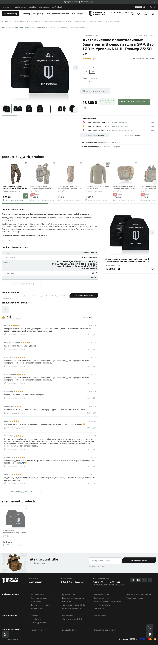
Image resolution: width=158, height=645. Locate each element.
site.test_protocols (39, 622)
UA (155, 7)
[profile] (145, 14)
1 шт (85, 72)
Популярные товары (40, 598)
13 (148, 191)
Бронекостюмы (37, 594)
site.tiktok (32, 7)
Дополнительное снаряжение (107, 601)
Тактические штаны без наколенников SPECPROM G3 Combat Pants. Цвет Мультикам (15, 188)
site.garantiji (38, 14)
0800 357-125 (140, 7)
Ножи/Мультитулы (102, 605)
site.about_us (77, 14)
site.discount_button (139, 560)
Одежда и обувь (101, 598)
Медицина (99, 608)
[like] (85, 108)
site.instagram (20, 7)
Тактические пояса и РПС (73, 605)
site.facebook (57, 7)
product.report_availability (134, 101)
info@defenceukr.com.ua (72, 582)
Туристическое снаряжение (138, 594)
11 (121, 191)
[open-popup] (5, 634)
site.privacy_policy (38, 630)
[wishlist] (138, 14)
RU (151, 7)
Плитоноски (36, 601)
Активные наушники (71, 608)
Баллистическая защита (73, 598)
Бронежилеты (68, 594)
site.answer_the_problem (105, 630)
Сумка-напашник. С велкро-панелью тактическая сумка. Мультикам (124, 188)
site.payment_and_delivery (58, 14)
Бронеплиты (24, 21)
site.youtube (44, 7)
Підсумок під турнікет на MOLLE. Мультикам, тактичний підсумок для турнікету (70, 188)
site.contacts (67, 615)
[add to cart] (25, 196)
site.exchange (100, 615)
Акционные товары (134, 598)
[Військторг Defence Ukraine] (14, 580)
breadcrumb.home (9, 21)
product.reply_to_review (16, 334)
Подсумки (66, 601)
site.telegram (7, 7)
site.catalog (12, 14)
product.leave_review (12, 191)
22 (38, 191)
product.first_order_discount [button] (97, 91)
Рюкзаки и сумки (101, 594)
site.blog (26, 14)
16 (66, 191)
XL (89, 82)
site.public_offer (69, 630)
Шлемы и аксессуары (40, 605)
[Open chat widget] (149, 634)
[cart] (152, 14)
